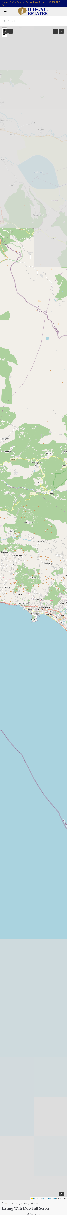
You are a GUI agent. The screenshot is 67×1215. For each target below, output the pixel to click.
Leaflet (36, 1198)
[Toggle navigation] (64, 3)
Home (7, 1203)
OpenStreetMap (49, 1198)
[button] (4, 34)
